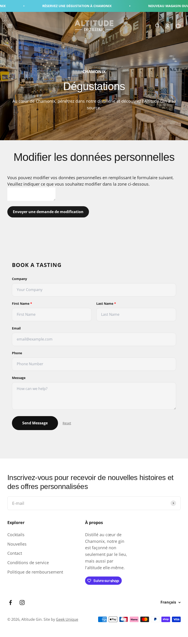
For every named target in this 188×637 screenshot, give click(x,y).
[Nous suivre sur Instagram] (22, 602)
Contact (14, 553)
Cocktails (16, 534)
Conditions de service (28, 562)
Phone (17, 353)
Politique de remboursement (35, 572)
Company (19, 279)
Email (16, 328)
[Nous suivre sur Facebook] (10, 602)
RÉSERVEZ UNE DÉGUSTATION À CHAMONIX (66, 6)
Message (18, 378)
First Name (22, 303)
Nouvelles (17, 544)
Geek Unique (67, 619)
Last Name (106, 303)
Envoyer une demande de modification (48, 211)
